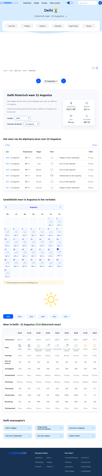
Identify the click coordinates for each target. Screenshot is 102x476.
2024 (31, 317)
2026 (8, 317)
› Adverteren (69, 467)
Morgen (88, 26)
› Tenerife (38, 467)
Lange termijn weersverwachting (43, 428)
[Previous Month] (7, 207)
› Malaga (49, 462)
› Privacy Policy (86, 467)
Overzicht (11, 26)
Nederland (27, 3)
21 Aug (7, 145)
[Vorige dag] (38, 81)
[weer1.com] (9, 3)
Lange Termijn (73, 26)
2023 (43, 317)
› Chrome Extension (71, 458)
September (58, 26)
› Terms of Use (85, 462)
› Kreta (48, 458)
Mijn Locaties (55, 3)
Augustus (43, 26)
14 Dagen (27, 26)
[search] (100, 3)
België (36, 3)
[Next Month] (60, 207)
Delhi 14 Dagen (11, 428)
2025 (20, 317)
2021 (66, 317)
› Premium (68, 462)
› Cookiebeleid (85, 471)
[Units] (69, 3)
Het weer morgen (43, 436)
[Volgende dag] (63, 81)
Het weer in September (14, 436)
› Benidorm (38, 458)
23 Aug (94, 145)
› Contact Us (85, 458)
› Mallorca (49, 467)
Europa (44, 3)
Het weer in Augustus (77, 428)
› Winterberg (39, 462)
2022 (54, 317)
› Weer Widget (69, 471)
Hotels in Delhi (74, 436)
